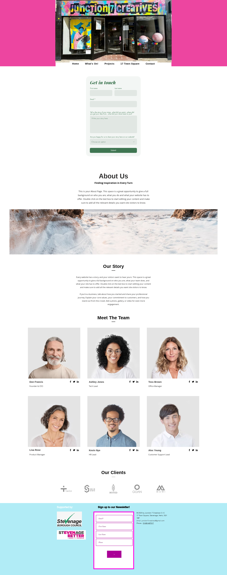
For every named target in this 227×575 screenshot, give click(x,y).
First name (93, 88)
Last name (118, 88)
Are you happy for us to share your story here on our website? (112, 137)
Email (92, 99)
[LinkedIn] (77, 381)
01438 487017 (148, 523)
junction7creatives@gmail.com (153, 521)
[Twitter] (74, 381)
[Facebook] (70, 381)
